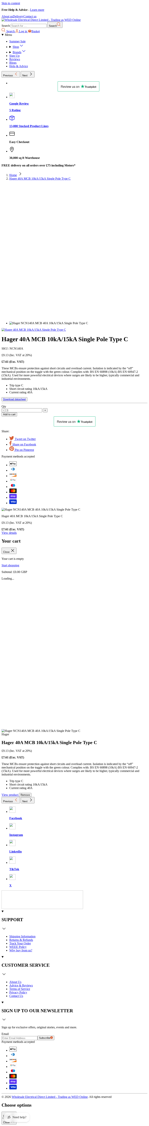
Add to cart (9, 414)
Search (6, 25)
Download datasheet (14, 399)
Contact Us (16, 996)
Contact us (29, 16)
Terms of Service (19, 989)
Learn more (37, 9)
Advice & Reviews (21, 985)
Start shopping (10, 565)
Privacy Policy (18, 992)
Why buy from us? (20, 950)
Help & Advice (18, 66)
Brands (17, 52)
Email (5, 1034)
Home (13, 175)
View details (9, 532)
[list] (74, 254)
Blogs (12, 62)
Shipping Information (22, 936)
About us (7, 16)
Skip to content (11, 3)
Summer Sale (17, 41)
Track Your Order (20, 943)
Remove (25, 794)
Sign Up (14, 55)
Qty (4, 406)
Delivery (18, 16)
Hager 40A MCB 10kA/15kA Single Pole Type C (40, 178)
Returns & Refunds (21, 940)
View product (10, 794)
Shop (16, 46)
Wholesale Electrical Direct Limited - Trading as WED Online (50, 1096)
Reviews (14, 59)
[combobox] (29, 26)
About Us (15, 982)
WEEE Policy (18, 947)
